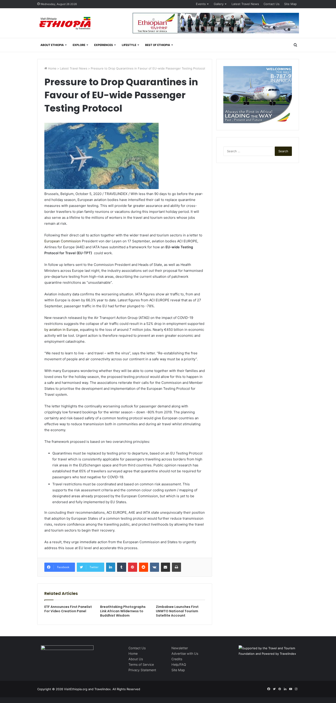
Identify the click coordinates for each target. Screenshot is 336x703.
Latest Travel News (245, 4)
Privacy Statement (142, 670)
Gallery (219, 4)
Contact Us (272, 4)
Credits (176, 659)
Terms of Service (141, 664)
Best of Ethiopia (157, 45)
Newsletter (179, 648)
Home (51, 68)
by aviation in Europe (61, 329)
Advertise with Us (184, 653)
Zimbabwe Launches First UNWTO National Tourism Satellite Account (177, 611)
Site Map (290, 4)
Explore (79, 45)
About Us (135, 659)
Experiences (103, 45)
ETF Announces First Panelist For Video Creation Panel (68, 608)
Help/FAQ (178, 664)
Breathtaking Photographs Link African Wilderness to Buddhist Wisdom (123, 611)
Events (201, 4)
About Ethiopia (52, 45)
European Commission (62, 241)
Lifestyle (129, 45)
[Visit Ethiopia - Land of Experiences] (65, 23)
